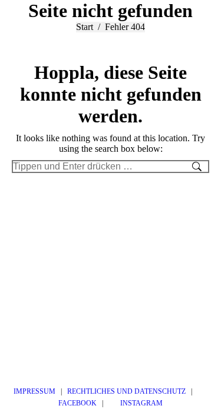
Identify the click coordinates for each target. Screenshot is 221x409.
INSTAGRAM (140, 403)
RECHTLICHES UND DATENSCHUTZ (126, 391)
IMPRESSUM (34, 391)
